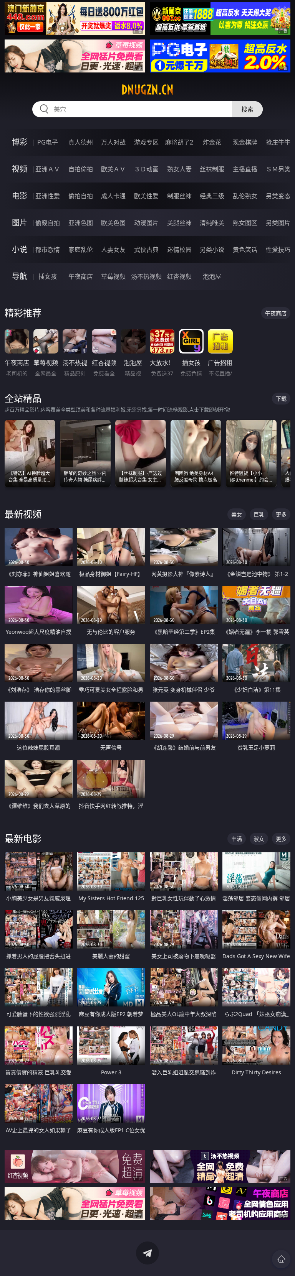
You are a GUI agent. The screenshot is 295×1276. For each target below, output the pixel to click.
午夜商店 (80, 276)
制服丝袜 (179, 196)
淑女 (259, 838)
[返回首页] (281, 1259)
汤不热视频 (146, 276)
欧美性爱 (146, 196)
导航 (19, 276)
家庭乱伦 (80, 249)
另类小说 (212, 249)
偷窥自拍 (47, 223)
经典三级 (212, 196)
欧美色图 (113, 223)
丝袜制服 (212, 169)
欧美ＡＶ (113, 169)
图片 (19, 222)
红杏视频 (179, 276)
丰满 (236, 838)
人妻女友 (113, 249)
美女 (236, 514)
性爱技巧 (278, 249)
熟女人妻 (179, 169)
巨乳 (259, 514)
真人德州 (80, 142)
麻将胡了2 (179, 142)
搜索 (247, 109)
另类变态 (278, 196)
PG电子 (47, 142)
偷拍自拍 (80, 196)
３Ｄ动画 (146, 169)
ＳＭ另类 (278, 169)
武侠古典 (146, 249)
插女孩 (47, 276)
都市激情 (47, 249)
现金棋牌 (245, 142)
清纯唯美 (212, 223)
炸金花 (212, 142)
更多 (281, 514)
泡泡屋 (212, 276)
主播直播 (245, 169)
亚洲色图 (80, 223)
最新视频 (23, 514)
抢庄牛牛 (278, 142)
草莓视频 (113, 276)
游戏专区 (146, 142)
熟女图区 (245, 223)
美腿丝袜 (179, 223)
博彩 (19, 142)
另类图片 (278, 223)
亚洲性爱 (47, 196)
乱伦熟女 (245, 196)
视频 (19, 169)
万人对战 (113, 142)
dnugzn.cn (147, 89)
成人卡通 (113, 196)
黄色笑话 (245, 249)
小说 (19, 249)
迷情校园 (179, 249)
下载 (281, 398)
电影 (19, 196)
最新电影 (23, 838)
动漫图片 (146, 223)
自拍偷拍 (80, 169)
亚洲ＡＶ (47, 169)
